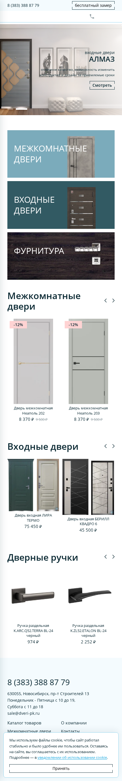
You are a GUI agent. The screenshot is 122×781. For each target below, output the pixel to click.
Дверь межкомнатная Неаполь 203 (88, 411)
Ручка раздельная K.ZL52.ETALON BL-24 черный (88, 630)
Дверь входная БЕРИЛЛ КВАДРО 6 (88, 522)
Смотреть (102, 85)
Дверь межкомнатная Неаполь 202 (33, 411)
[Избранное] (101, 16)
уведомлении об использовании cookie (72, 757)
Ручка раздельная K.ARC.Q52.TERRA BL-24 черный (33, 630)
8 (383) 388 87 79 (23, 5)
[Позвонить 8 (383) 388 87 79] (92, 16)
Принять (61, 768)
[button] (10, 109)
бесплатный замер (93, 5)
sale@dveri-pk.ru (23, 713)
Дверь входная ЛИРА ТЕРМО (33, 518)
